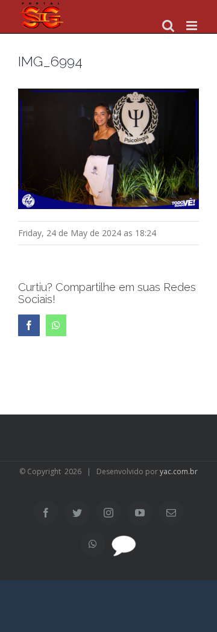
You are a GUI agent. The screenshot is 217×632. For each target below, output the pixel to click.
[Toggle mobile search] (168, 25)
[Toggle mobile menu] (192, 25)
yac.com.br (179, 471)
